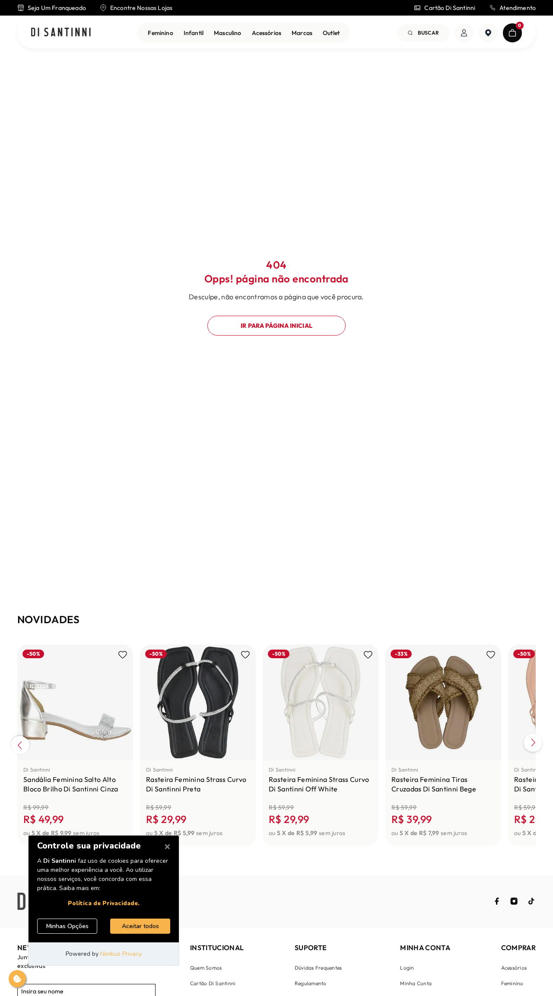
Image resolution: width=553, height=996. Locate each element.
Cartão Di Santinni (449, 7)
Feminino (160, 33)
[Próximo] (532, 743)
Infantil (193, 33)
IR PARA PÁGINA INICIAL (276, 326)
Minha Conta (416, 983)
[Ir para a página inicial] (61, 32)
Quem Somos (206, 967)
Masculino (227, 33)
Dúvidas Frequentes (318, 967)
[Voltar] (20, 743)
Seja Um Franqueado (57, 7)
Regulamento (311, 983)
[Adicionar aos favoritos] (122, 654)
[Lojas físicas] (488, 32)
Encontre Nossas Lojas (141, 7)
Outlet (331, 33)
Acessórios (267, 33)
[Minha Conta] (464, 32)
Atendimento (517, 7)
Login (407, 967)
